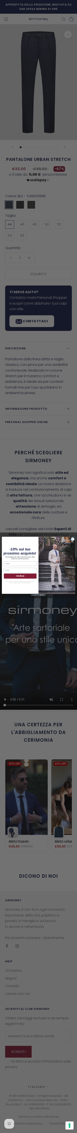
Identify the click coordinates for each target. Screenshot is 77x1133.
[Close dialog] (72, 539)
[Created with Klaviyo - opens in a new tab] (38, 595)
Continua (20, 576)
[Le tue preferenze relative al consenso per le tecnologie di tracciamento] (69, 1125)
